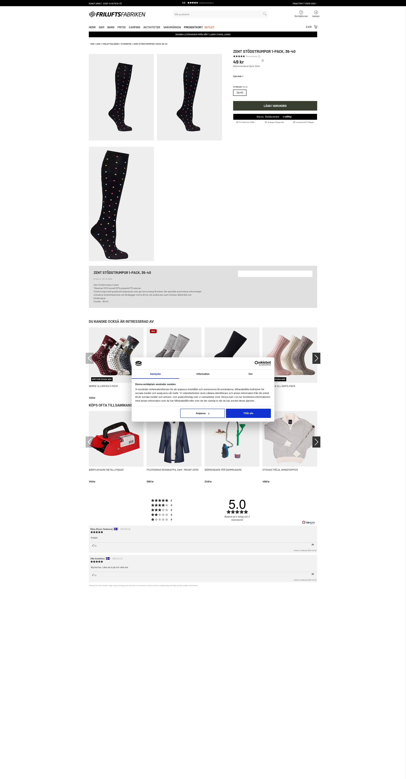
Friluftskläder (111, 44)
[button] (203, 3)
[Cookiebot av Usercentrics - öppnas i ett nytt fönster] (257, 363)
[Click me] (262, 60)
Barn (110, 27)
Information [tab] (203, 374)
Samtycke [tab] (155, 374)
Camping (134, 27)
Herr (92, 27)
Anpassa (201, 413)
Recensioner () (253, 56)
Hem (92, 44)
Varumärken (172, 27)
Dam (101, 27)
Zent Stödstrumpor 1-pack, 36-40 (150, 44)
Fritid (122, 27)
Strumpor (126, 44)
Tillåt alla (248, 413)
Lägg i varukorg (275, 105)
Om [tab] (250, 374)
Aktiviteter (151, 27)
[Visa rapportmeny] (312, 545)
